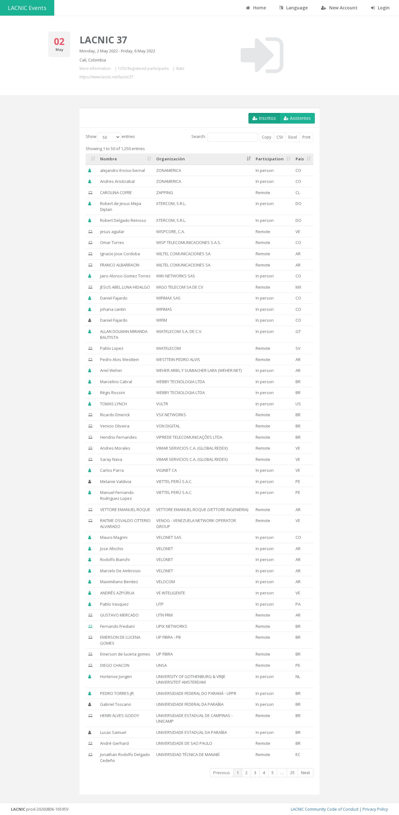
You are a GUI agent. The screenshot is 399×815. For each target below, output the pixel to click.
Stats (180, 68)
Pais (300, 159)
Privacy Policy (375, 809)
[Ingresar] (262, 55)
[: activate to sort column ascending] (92, 159)
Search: (198, 136)
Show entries (110, 136)
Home (259, 8)
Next (305, 772)
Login (383, 8)
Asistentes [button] (300, 118)
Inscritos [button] (266, 118)
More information (95, 68)
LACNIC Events (27, 8)
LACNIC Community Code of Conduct (324, 809)
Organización (170, 159)
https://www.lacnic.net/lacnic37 (106, 77)
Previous (221, 772)
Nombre (108, 159)
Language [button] (296, 8)
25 (292, 772)
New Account (343, 8)
